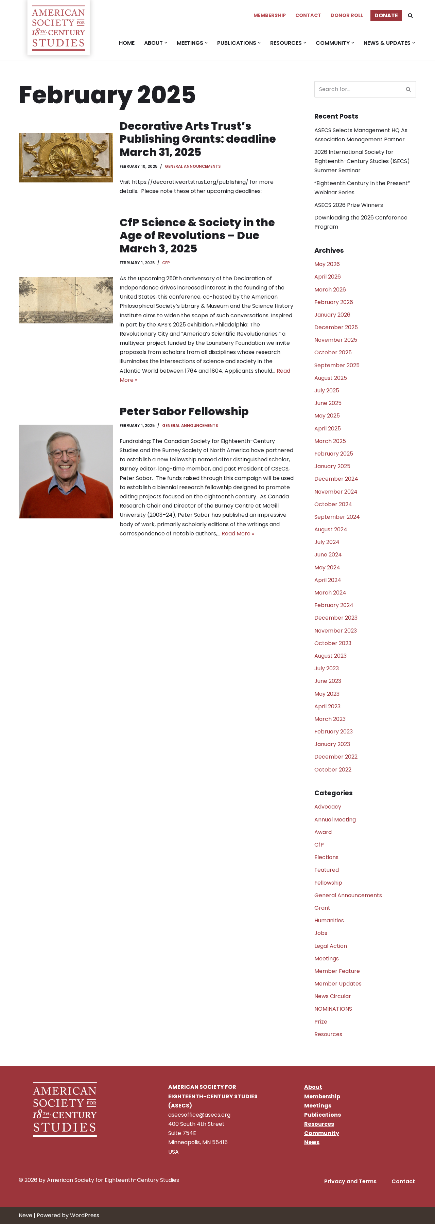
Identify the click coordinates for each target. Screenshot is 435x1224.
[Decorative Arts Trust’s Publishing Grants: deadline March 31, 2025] (66, 157)
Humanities (329, 920)
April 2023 (327, 706)
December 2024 (336, 479)
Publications (322, 1115)
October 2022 (332, 770)
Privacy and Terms (350, 1181)
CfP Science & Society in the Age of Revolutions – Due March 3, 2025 (197, 235)
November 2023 (335, 631)
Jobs (320, 933)
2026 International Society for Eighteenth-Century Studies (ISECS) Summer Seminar (362, 161)
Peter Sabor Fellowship (184, 411)
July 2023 (326, 668)
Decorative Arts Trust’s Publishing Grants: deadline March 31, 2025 (198, 139)
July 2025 (326, 390)
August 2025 (330, 378)
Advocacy (327, 807)
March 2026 (330, 290)
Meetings (326, 958)
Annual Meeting (335, 819)
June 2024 (328, 554)
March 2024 (330, 593)
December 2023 (336, 618)
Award (323, 832)
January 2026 (332, 315)
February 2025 (333, 454)
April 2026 (327, 277)
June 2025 (328, 403)
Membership (270, 15)
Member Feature (337, 971)
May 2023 (327, 694)
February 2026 (333, 302)
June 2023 (327, 681)
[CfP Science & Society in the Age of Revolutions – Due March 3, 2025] (66, 300)
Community (321, 1133)
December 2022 (336, 757)
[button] (165, 42)
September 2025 (337, 365)
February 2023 (333, 731)
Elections (326, 857)
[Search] (410, 15)
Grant (322, 908)
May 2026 (327, 264)
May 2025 (327, 416)
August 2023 (330, 656)
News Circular (332, 996)
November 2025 (335, 340)
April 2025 (327, 428)
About (313, 1087)
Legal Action (330, 946)
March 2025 (330, 441)
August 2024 (330, 529)
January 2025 (332, 466)
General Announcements (193, 166)
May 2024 (327, 567)
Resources (328, 1034)
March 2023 (330, 719)
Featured (326, 870)
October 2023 (332, 643)
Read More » (238, 533)
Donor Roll (347, 15)
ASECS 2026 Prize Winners (348, 205)
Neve (25, 1215)
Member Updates (338, 984)
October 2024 (333, 504)
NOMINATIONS (333, 1009)
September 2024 (337, 517)
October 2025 (333, 352)
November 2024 (336, 492)
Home (127, 43)
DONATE (386, 15)
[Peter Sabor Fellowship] (66, 472)
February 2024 (333, 605)
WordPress (84, 1215)
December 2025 (336, 327)
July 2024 (327, 542)
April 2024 (327, 580)
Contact (308, 15)
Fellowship (328, 883)
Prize (320, 1022)
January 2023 (332, 744)
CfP (166, 263)
